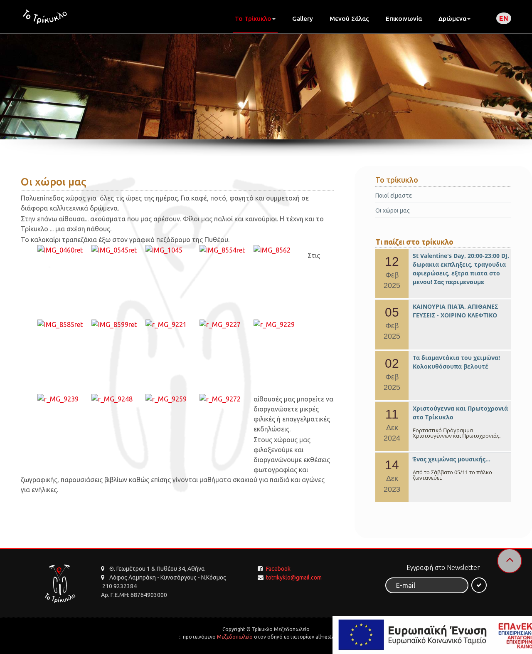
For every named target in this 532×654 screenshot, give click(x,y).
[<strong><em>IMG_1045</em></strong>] (172, 250)
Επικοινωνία (404, 18)
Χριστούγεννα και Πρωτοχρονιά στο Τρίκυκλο (460, 412)
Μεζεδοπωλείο (235, 636)
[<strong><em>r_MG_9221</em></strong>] (172, 324)
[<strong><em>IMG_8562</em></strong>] (281, 250)
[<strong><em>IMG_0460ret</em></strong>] (64, 250)
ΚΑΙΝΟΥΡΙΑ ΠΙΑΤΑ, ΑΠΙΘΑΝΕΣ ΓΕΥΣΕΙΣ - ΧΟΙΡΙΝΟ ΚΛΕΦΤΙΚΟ (455, 310)
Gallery (302, 18)
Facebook (278, 568)
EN (503, 18)
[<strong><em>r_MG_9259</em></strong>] (172, 399)
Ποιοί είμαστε (393, 195)
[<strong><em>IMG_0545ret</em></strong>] (118, 250)
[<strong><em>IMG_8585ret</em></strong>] (64, 324)
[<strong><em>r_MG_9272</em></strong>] (227, 399)
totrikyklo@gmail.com (294, 577)
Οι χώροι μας (392, 210)
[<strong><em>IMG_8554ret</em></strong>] (227, 250)
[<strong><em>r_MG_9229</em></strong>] (281, 324)
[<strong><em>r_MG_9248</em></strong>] (118, 399)
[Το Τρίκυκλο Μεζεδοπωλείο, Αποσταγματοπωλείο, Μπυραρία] (45, 16)
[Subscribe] (479, 585)
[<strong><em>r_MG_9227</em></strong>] (227, 324)
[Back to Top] (509, 560)
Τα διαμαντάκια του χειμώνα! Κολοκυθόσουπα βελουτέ (456, 362)
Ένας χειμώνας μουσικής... (451, 459)
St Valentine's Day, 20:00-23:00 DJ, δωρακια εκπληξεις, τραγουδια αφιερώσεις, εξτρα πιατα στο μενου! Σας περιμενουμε (461, 269)
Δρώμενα (452, 18)
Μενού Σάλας (349, 18)
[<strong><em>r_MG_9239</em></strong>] (64, 399)
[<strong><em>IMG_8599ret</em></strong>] (118, 324)
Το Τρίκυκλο (253, 18)
